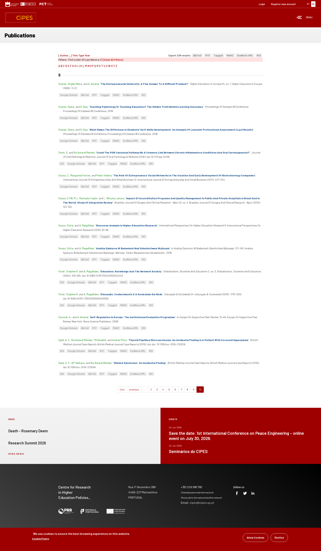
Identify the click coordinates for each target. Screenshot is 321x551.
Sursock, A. (64, 317)
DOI (62, 163)
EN (313, 4)
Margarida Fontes (80, 175)
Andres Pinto (119, 340)
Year (87, 55)
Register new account (283, 4)
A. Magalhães (86, 225)
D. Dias (84, 106)
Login (262, 4)
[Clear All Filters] (113, 59)
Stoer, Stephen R (68, 271)
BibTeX (197, 55)
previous (134, 389)
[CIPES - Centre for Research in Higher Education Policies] (21, 18)
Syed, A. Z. (64, 340)
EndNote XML (245, 55)
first (122, 389)
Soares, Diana (66, 106)
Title (75, 55)
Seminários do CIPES (188, 451)
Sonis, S (63, 152)
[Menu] (299, 18)
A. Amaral (93, 83)
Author (64, 55)
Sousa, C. (63, 175)
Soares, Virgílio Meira (70, 83)
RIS (259, 55)
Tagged (218, 55)
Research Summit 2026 (27, 443)
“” (144, 83)
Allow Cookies (255, 537)
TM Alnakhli (100, 340)
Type (81, 55)
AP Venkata (78, 362)
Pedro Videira (104, 175)
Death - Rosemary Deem (28, 431)
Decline (279, 537)
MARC (230, 55)
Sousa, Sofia (65, 225)
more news (16, 453)
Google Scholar (68, 95)
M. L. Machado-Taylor (86, 198)
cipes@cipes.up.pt (202, 502)
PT (308, 4)
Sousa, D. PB (65, 198)
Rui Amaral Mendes (84, 152)
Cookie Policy (40, 538)
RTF (207, 55)
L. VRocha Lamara (114, 198)
